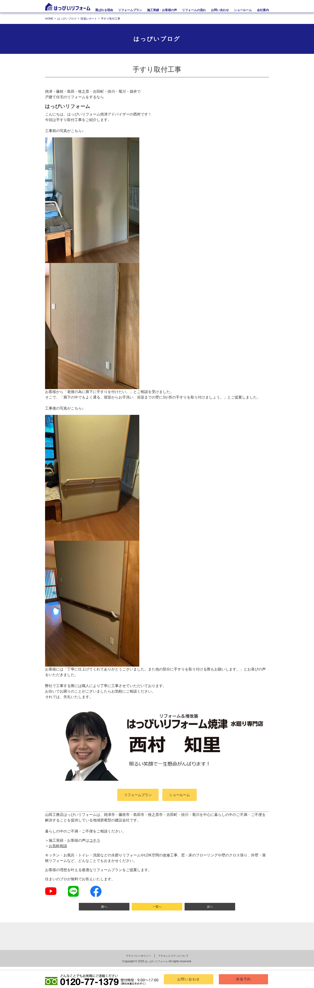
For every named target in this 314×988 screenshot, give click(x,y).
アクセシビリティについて (173, 955)
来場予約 (243, 979)
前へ (104, 906)
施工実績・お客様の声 (162, 10)
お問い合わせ (188, 979)
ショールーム (179, 795)
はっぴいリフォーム (156, 961)
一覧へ (157, 906)
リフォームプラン (130, 10)
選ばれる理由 (104, 10)
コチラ (94, 840)
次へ (210, 906)
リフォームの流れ (194, 10)
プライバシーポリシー (138, 955)
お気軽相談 (58, 846)
